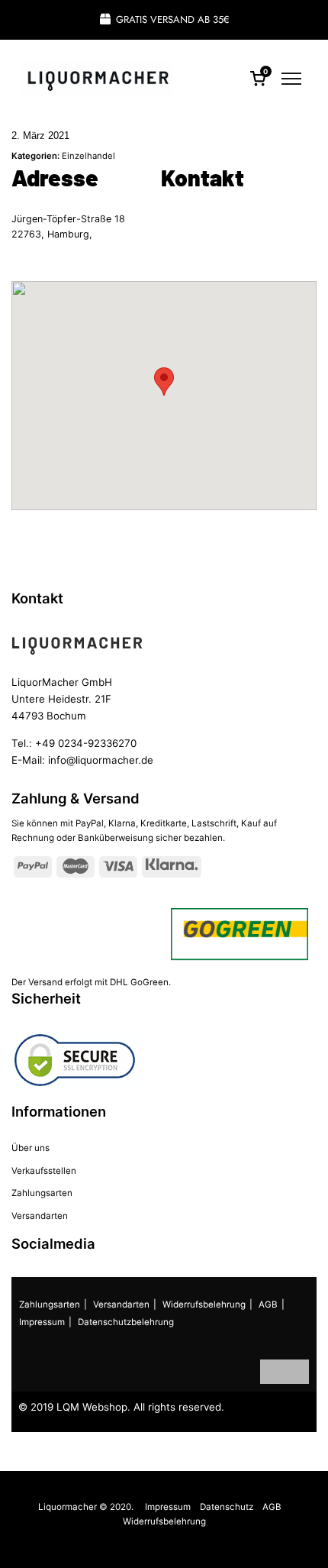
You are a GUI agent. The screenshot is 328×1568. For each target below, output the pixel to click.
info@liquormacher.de (100, 760)
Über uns (30, 1148)
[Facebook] (272, 1371)
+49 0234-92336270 (86, 743)
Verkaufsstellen (43, 1170)
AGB (268, 1304)
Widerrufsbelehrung (204, 1304)
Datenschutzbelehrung (126, 1322)
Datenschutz (226, 1507)
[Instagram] (297, 1371)
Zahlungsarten (41, 1193)
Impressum (42, 1322)
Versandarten (39, 1216)
